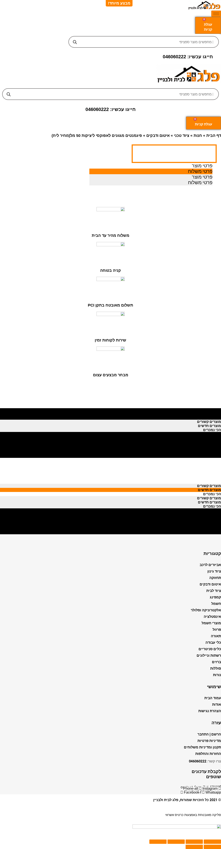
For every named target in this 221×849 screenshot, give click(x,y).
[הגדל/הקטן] (158, 842)
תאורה (216, 636)
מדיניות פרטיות (209, 741)
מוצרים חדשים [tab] (209, 413)
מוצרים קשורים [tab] (209, 409)
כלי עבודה (213, 642)
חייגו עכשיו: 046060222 (188, 56)
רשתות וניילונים (209, 655)
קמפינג (215, 597)
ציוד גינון (214, 571)
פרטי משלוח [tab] (200, 171)
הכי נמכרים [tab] (212, 418)
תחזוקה (215, 578)
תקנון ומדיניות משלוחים (202, 747)
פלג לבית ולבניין (165, 800)
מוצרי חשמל (211, 623)
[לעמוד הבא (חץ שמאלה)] (194, 847)
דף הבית (213, 135)
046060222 (197, 761)
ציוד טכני (181, 135)
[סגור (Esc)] (212, 842)
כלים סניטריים (210, 649)
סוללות (215, 668)
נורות (217, 675)
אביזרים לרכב (210, 565)
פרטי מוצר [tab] (202, 165)
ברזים (216, 662)
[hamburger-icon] (216, 14)
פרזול (217, 629)
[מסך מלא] (176, 842)
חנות (198, 135)
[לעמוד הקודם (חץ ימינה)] (212, 847)
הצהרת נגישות (209, 711)
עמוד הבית (212, 698)
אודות (216, 704)
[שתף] (194, 842)
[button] (110, 85)
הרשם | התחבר (209, 734)
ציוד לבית (213, 591)
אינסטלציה (212, 616)
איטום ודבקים (158, 135)
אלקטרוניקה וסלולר (206, 610)
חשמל (216, 604)
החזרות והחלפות (208, 754)
